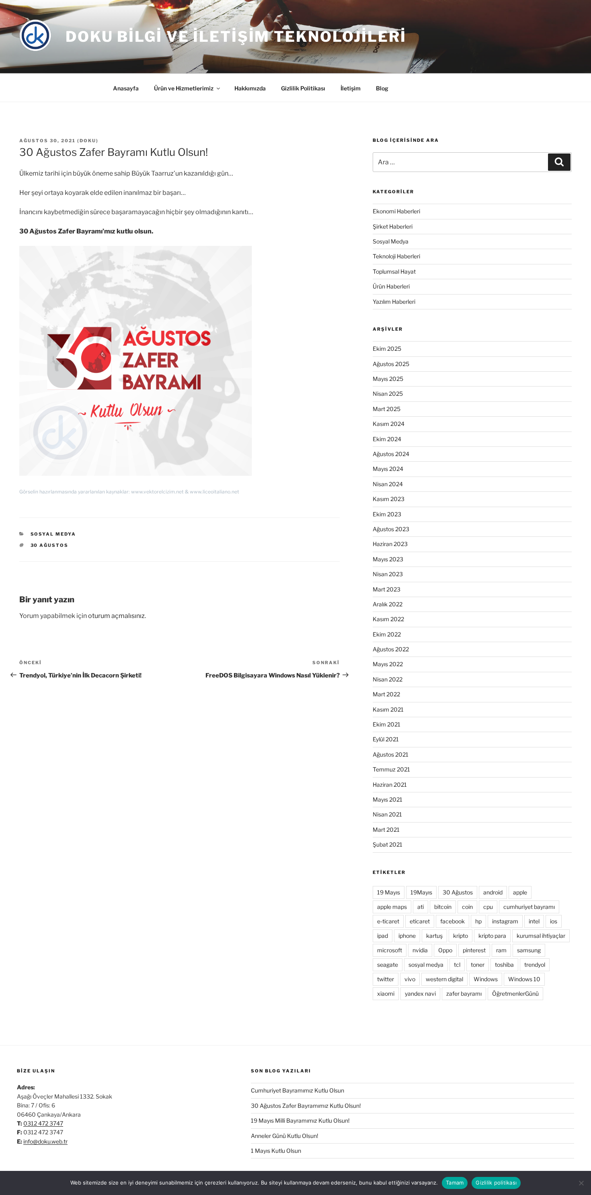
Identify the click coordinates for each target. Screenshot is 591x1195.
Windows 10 (524, 979)
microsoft (389, 950)
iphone (407, 935)
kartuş (434, 935)
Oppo (445, 950)
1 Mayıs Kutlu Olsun (276, 1150)
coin (467, 906)
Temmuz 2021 (391, 769)
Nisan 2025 (388, 393)
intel (534, 921)
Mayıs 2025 (388, 378)
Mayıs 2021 (387, 799)
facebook (452, 921)
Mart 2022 (386, 694)
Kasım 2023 (388, 498)
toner (477, 964)
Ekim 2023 (387, 514)
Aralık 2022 (387, 604)
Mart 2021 (386, 829)
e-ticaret (388, 921)
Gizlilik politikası (496, 1182)
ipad (382, 935)
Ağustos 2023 (391, 529)
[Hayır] (581, 1183)
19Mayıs (421, 892)
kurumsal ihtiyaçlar (541, 935)
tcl (457, 964)
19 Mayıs (388, 892)
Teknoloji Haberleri (396, 256)
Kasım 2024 (388, 423)
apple (520, 892)
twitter (385, 979)
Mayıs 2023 (388, 559)
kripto (460, 935)
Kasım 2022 (388, 619)
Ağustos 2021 (390, 754)
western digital (444, 979)
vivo (409, 979)
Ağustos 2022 (391, 649)
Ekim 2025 (387, 348)
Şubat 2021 (387, 844)
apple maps (392, 906)
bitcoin (442, 906)
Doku (88, 140)
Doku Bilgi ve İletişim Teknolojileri (236, 36)
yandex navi (420, 993)
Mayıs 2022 (388, 664)
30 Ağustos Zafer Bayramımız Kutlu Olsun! (306, 1105)
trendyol (534, 964)
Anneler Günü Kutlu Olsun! (284, 1135)
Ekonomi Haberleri (396, 211)
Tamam (455, 1182)
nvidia (420, 950)
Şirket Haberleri (392, 226)
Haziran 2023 (390, 543)
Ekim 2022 (387, 634)
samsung (529, 950)
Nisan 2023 (388, 574)
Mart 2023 (386, 589)
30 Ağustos (50, 545)
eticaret (420, 921)
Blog (382, 88)
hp (478, 921)
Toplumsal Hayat (394, 271)
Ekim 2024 (387, 439)
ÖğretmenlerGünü (515, 993)
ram (501, 950)
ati (420, 906)
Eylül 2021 (386, 739)
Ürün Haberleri (391, 286)
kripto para (492, 935)
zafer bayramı (464, 993)
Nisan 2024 (388, 484)
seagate (387, 964)
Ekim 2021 (386, 724)
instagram (505, 921)
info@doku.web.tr (45, 1141)
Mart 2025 (386, 408)
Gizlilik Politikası (303, 88)
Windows (486, 979)
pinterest (474, 950)
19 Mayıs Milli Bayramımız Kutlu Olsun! (300, 1120)
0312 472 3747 (43, 1123)
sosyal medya (425, 964)
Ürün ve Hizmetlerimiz (183, 88)
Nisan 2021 (387, 814)
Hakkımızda (250, 88)
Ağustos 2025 (391, 363)
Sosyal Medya (53, 534)
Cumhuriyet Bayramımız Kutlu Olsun (297, 1090)
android (493, 892)
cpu (488, 906)
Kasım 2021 (388, 709)
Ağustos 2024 (391, 453)
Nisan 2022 (387, 679)
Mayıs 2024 (388, 468)
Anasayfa (126, 88)
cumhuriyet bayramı (529, 906)
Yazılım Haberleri (394, 301)
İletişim (351, 88)
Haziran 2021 (390, 784)
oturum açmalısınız (116, 616)
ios (553, 921)
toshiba (504, 964)
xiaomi (385, 993)
